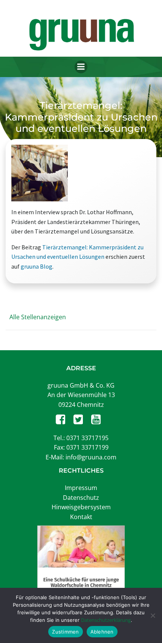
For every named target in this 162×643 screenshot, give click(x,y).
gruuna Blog (36, 266)
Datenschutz (81, 497)
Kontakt (81, 517)
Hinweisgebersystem (81, 507)
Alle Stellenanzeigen (37, 317)
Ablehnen (102, 632)
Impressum (81, 488)
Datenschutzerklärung (106, 620)
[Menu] (81, 66)
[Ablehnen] (152, 615)
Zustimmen (65, 632)
